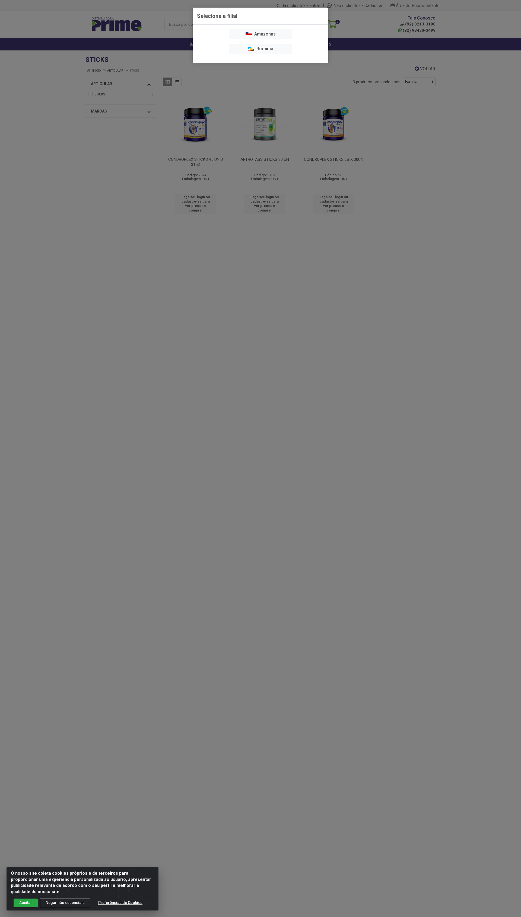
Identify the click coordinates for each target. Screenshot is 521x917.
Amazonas (264, 34)
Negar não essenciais (65, 902)
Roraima (263, 48)
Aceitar (25, 902)
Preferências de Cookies (120, 902)
